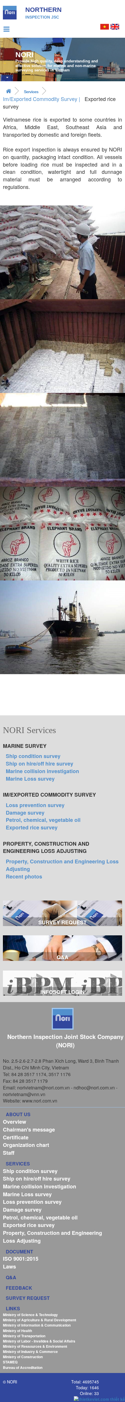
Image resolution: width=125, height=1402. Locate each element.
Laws (9, 1266)
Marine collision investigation (42, 771)
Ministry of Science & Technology (30, 1314)
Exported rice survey (32, 827)
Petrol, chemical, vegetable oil (43, 820)
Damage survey (25, 812)
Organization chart (26, 1145)
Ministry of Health (17, 1330)
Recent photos (24, 876)
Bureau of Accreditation (22, 1367)
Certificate (15, 1137)
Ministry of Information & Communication (37, 1325)
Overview (14, 1121)
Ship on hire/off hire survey (39, 763)
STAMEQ (10, 1362)
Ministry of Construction (23, 1356)
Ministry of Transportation (24, 1335)
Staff (8, 1152)
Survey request (28, 1298)
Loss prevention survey (35, 805)
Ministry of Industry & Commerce (30, 1351)
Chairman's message (29, 1129)
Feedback (19, 1287)
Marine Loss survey (30, 778)
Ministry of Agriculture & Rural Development (39, 1319)
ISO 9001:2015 (20, 1258)
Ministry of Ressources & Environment (35, 1346)
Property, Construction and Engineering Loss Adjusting (62, 865)
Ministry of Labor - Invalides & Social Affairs (39, 1341)
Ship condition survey (33, 756)
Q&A (11, 1277)
